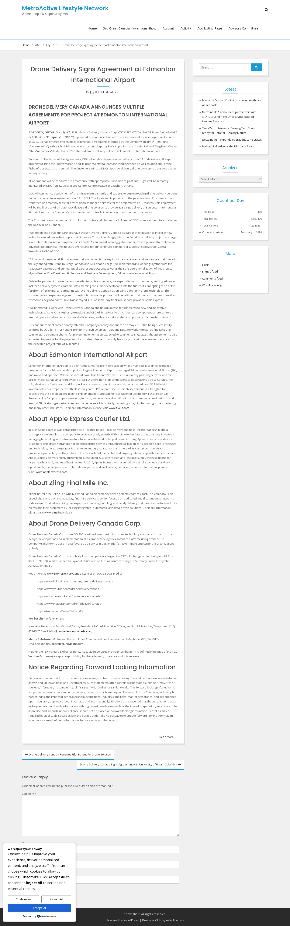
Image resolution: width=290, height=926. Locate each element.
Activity (185, 28)
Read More (166, 737)
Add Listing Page (209, 28)
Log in (206, 265)
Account (168, 28)
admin (114, 92)
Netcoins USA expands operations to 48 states (232, 139)
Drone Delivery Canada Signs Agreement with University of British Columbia (128, 764)
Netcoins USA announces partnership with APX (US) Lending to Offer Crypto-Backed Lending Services (229, 116)
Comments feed (212, 278)
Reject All (56, 899)
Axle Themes (175, 920)
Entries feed (210, 271)
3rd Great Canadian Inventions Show (129, 28)
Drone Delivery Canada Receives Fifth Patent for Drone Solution (70, 754)
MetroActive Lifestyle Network (65, 8)
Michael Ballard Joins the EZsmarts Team (228, 146)
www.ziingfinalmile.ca (58, 512)
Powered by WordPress (122, 920)
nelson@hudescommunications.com (60, 644)
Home (92, 28)
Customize (23, 899)
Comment (29, 794)
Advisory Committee (243, 28)
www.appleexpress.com (51, 472)
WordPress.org (211, 285)
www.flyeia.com (119, 408)
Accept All (39, 908)
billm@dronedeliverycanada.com (70, 631)
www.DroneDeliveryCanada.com (68, 573)
